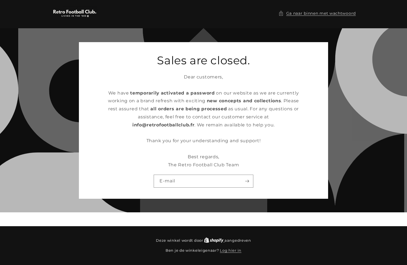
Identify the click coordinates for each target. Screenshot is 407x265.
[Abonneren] (247, 180)
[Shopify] (214, 240)
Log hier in (230, 250)
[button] (317, 13)
